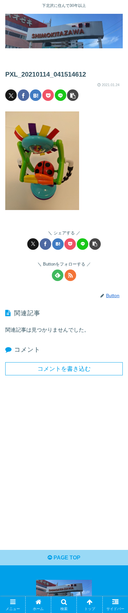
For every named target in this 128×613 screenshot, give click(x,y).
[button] (72, 95)
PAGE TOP (66, 557)
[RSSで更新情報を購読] (70, 275)
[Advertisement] (64, 450)
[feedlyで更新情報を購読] (57, 275)
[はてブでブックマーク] (35, 95)
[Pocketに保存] (48, 95)
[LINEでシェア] (60, 95)
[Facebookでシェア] (23, 95)
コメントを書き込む (64, 368)
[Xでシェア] (11, 95)
